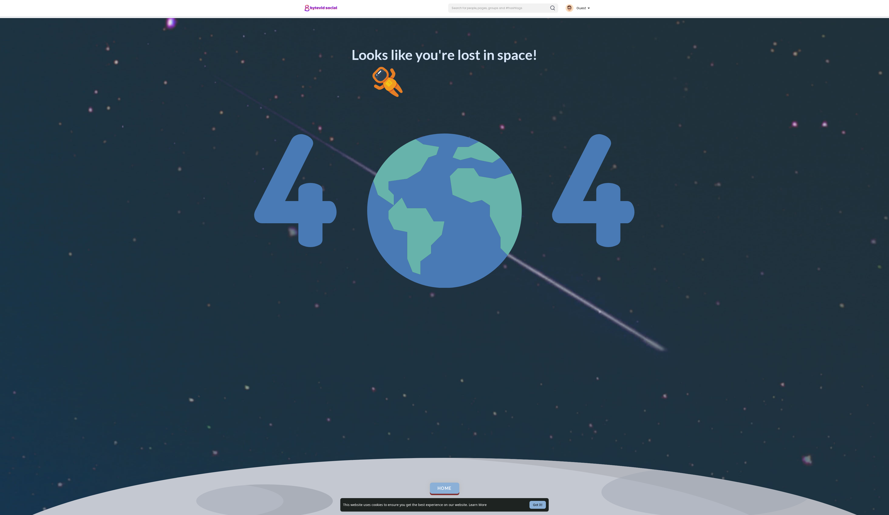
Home (445, 488)
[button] (503, 8)
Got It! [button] (537, 505)
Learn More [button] (478, 505)
